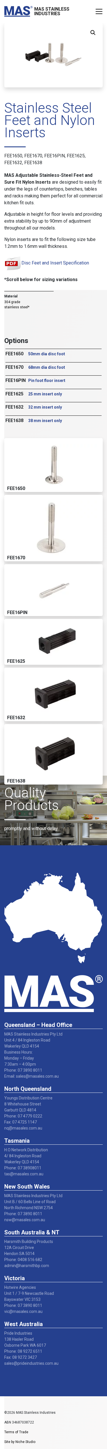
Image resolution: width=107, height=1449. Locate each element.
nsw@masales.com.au (24, 1219)
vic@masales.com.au (23, 1311)
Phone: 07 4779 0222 (23, 1116)
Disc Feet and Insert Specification (55, 263)
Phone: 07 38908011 (22, 1168)
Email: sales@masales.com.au (31, 1076)
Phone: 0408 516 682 (23, 1259)
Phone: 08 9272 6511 (23, 1351)
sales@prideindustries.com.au (31, 1363)
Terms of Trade (16, 1432)
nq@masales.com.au (23, 1128)
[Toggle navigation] (99, 11)
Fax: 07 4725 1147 (20, 1122)
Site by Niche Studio (19, 1442)
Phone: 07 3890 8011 (23, 1070)
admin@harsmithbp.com (26, 1265)
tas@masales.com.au (23, 1174)
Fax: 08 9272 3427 (20, 1357)
